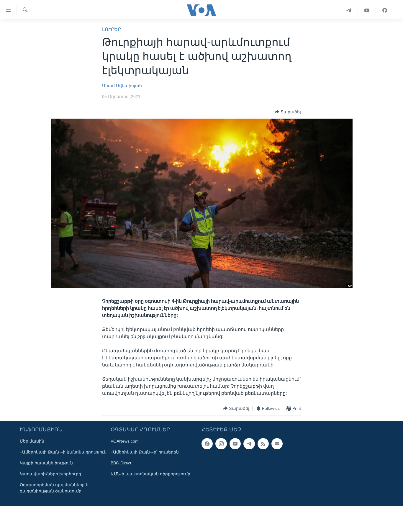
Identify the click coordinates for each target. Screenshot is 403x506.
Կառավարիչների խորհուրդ (50, 473)
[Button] (288, 111)
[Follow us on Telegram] (249, 443)
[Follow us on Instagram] (221, 443)
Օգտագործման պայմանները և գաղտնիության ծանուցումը (54, 487)
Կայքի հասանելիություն (46, 463)
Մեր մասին (32, 441)
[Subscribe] (277, 443)
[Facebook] (385, 10)
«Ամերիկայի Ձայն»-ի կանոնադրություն (63, 452)
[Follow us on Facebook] (207, 443)
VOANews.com (125, 441)
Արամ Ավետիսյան (122, 85)
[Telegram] (349, 10)
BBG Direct (121, 463)
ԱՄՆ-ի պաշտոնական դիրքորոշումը (150, 473)
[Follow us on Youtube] (235, 443)
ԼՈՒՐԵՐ (111, 29)
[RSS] (263, 443)
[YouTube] (367, 10)
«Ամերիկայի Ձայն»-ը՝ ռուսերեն (145, 452)
